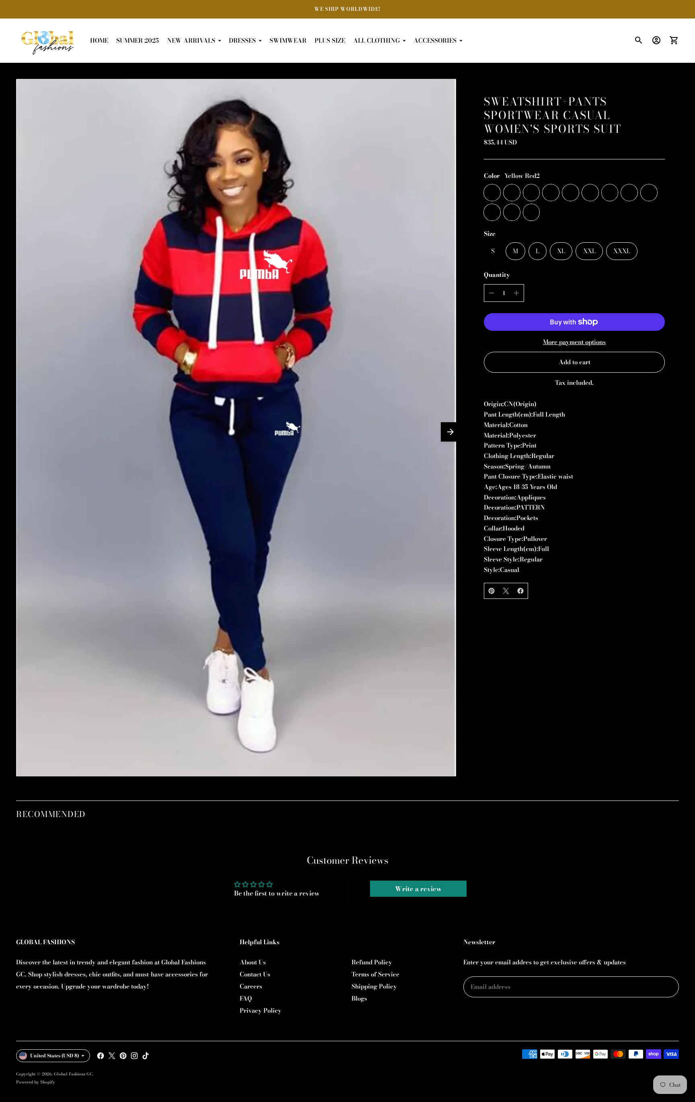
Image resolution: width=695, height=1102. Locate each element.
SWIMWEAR (287, 40)
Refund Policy (372, 962)
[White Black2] (512, 212)
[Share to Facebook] (520, 591)
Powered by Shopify (35, 1082)
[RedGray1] (629, 192)
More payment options (574, 342)
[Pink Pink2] (512, 192)
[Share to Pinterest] (491, 591)
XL (561, 251)
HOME (99, 40)
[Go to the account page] (656, 40)
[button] (450, 432)
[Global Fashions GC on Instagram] (134, 1056)
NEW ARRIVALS (191, 40)
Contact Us (255, 974)
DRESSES (242, 40)
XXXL (621, 251)
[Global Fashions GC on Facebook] (101, 1056)
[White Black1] (492, 212)
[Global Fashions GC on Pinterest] (123, 1056)
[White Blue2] (531, 192)
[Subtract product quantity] (491, 293)
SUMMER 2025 (137, 40)
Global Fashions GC (73, 1074)
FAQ (246, 998)
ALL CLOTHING (376, 40)
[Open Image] (236, 427)
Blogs (359, 998)
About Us (253, 962)
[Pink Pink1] (590, 192)
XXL (589, 251)
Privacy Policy (261, 1010)
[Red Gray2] (570, 192)
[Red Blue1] (551, 192)
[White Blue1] (649, 192)
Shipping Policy (374, 986)
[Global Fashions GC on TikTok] (146, 1056)
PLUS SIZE (330, 40)
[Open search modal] (639, 40)
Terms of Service (375, 974)
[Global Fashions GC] (48, 40)
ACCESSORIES (434, 40)
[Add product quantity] (516, 293)
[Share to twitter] (506, 591)
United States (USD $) (54, 1055)
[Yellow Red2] (492, 192)
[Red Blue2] (531, 212)
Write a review (418, 889)
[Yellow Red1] (610, 192)
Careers (251, 986)
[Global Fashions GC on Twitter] (112, 1056)
